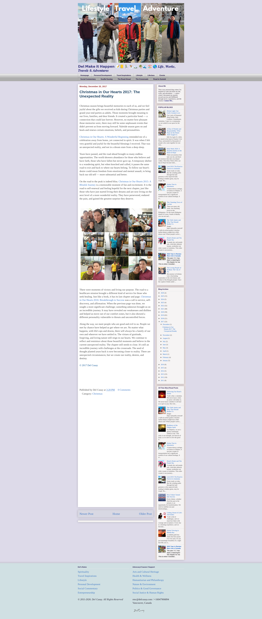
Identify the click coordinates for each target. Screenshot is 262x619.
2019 (162, 315)
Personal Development (103, 75)
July (164, 341)
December (166, 324)
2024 (162, 299)
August (165, 338)
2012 (162, 377)
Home (116, 513)
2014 (162, 371)
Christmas (97, 393)
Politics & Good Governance (147, 588)
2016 (162, 364)
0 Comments (124, 389)
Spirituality (83, 571)
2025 (162, 296)
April (165, 351)
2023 (162, 302)
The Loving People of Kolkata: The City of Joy (174, 270)
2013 (162, 374)
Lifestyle (139, 75)
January (165, 360)
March (165, 354)
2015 (162, 368)
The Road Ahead (124, 79)
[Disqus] (116, 426)
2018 (162, 318)
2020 (162, 312)
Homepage (84, 75)
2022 (162, 306)
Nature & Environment (144, 584)
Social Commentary (88, 79)
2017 (162, 321)
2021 (162, 309)
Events (162, 75)
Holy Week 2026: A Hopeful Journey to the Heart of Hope (174, 150)
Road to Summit (159, 79)
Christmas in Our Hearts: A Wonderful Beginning (104, 136)
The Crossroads (142, 79)
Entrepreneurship (86, 592)
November (166, 335)
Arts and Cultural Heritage (146, 571)
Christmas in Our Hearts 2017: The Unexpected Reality (169, 329)
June (164, 344)
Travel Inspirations (124, 75)
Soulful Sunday (107, 79)
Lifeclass (151, 75)
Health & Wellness (142, 576)
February (166, 357)
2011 (162, 380)
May (164, 348)
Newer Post (86, 513)
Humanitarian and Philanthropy (148, 580)
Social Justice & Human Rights (148, 592)
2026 (162, 293)
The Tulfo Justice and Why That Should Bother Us (174, 222)
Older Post (145, 513)
